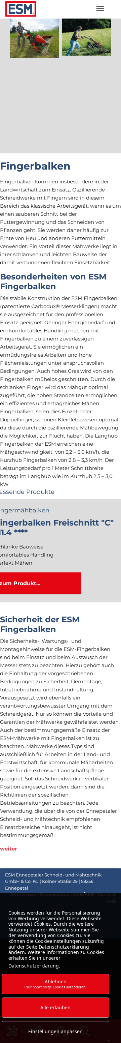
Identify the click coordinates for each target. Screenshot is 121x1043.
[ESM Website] (18, 9)
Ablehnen (55, 983)
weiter (8, 848)
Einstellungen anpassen (55, 1031)
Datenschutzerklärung (33, 965)
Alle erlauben (55, 1007)
